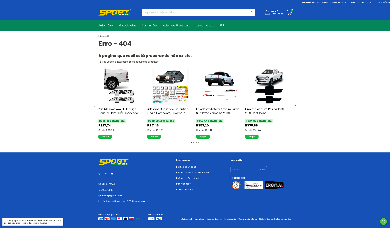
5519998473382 (106, 184)
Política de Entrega (186, 166)
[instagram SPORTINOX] (99, 174)
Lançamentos (204, 25)
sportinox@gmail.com (110, 195)
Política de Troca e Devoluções (192, 172)
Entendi (43, 223)
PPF (222, 25)
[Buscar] (252, 12)
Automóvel (105, 25)
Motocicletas (127, 25)
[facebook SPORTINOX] (106, 174)
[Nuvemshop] (192, 219)
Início (101, 36)
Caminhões (150, 25)
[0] (289, 12)
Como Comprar (184, 189)
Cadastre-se (277, 13)
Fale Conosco (183, 183)
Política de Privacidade (188, 178)
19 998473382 (105, 190)
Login (274, 11)
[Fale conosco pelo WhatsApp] (383, 221)
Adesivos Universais (176, 25)
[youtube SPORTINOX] (112, 174)
